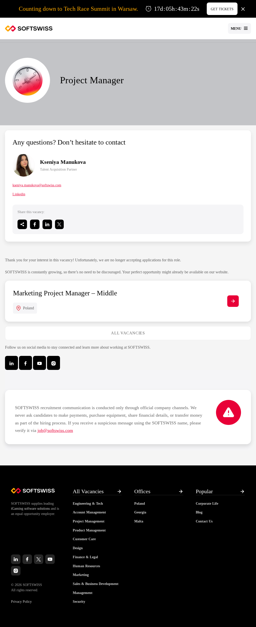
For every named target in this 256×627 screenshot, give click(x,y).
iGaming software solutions (30, 508)
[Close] (243, 9)
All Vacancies (128, 333)
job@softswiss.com (55, 430)
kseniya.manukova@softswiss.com (36, 185)
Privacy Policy (21, 601)
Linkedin (18, 194)
